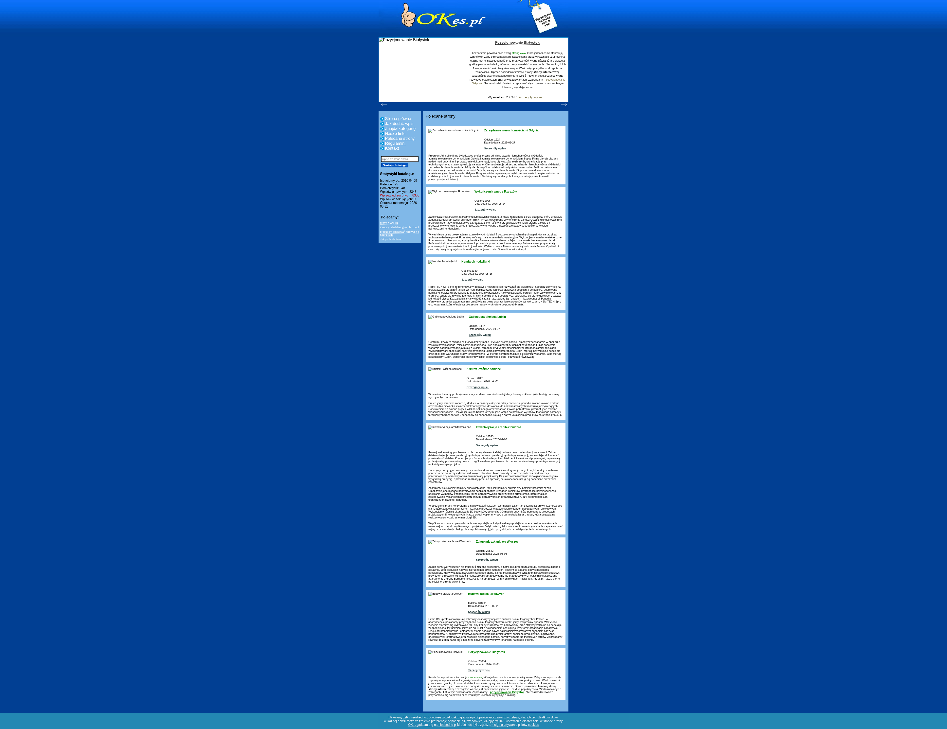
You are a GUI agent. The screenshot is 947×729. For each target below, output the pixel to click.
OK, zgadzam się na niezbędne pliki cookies (440, 725)
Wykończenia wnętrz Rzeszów (495, 191)
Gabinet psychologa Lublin (487, 317)
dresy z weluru (389, 222)
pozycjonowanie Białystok (507, 692)
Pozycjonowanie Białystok (517, 42)
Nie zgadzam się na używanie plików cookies (506, 725)
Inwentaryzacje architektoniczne (498, 427)
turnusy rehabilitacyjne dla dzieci (399, 227)
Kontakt (392, 148)
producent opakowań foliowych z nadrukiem (399, 233)
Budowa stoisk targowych (486, 594)
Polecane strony (400, 138)
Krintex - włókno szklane (484, 369)
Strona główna (398, 118)
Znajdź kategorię (400, 128)
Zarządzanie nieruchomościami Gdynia (511, 130)
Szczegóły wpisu (530, 97)
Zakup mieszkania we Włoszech (498, 541)
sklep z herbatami (390, 239)
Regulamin (394, 143)
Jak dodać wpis (399, 123)
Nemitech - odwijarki (475, 261)
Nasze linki (395, 133)
